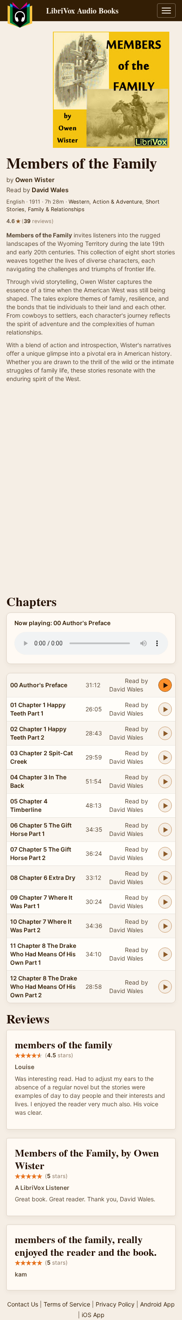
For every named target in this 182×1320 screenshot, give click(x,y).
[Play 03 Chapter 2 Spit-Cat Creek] (165, 757)
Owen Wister (35, 180)
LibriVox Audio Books (82, 10)
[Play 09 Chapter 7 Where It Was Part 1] (165, 902)
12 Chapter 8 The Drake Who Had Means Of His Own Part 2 (43, 986)
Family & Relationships (56, 209)
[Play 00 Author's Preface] (165, 685)
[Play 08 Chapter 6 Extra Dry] (165, 878)
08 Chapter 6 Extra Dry (42, 877)
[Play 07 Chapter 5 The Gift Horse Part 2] (165, 853)
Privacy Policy (115, 1304)
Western (79, 202)
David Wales (50, 190)
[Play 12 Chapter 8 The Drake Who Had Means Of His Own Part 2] (165, 986)
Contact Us (22, 1304)
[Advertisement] (91, 491)
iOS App (93, 1314)
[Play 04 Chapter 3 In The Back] (165, 781)
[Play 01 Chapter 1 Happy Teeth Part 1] (165, 709)
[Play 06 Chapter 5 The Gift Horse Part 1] (165, 829)
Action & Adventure (117, 202)
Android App (157, 1304)
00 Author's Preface (38, 685)
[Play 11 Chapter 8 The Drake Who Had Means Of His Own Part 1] (165, 954)
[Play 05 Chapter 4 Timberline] (165, 805)
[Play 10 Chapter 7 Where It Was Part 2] (165, 926)
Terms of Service (67, 1304)
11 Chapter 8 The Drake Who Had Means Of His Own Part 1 (43, 954)
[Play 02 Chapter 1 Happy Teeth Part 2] (165, 733)
